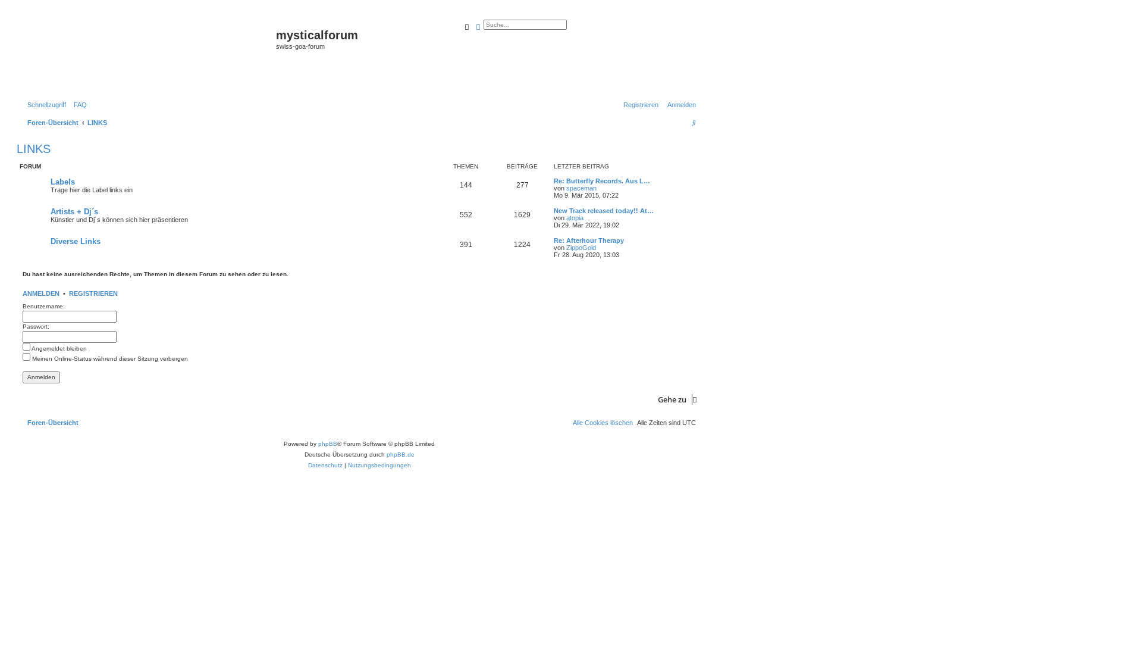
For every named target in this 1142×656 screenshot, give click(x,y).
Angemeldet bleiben (58, 348)
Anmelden (41, 293)
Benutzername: (44, 306)
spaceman (581, 188)
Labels (63, 181)
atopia (574, 217)
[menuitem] (78, 105)
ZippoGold (581, 247)
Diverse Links (76, 241)
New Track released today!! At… (604, 210)
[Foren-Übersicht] (148, 54)
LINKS (34, 148)
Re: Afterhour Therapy (589, 240)
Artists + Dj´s (74, 211)
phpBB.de (401, 454)
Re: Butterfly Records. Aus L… (602, 181)
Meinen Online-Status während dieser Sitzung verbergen (109, 358)
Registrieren (93, 293)
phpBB (327, 444)
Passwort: (36, 326)
